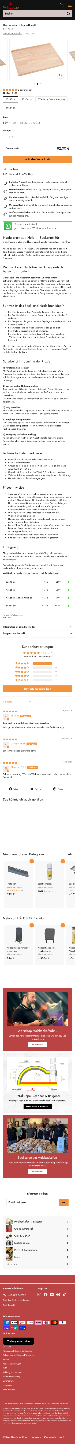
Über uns (7, 1346)
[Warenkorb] (62, 5)
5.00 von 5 (46, 653)
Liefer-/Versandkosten (59, 1403)
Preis (5, 117)
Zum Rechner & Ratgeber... (37, 1106)
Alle (70, 854)
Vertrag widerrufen (18, 1341)
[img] (10, 711)
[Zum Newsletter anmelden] (64, 1202)
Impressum (7, 1385)
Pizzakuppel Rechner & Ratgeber (17, 1351)
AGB (5, 1368)
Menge (7, 130)
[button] (10, 89)
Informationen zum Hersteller (19, 626)
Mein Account (9, 1389)
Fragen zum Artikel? (14, 633)
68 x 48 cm (10, 99)
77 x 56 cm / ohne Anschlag (51, 99)
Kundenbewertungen (12, 1363)
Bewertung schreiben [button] (37, 689)
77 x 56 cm (27, 99)
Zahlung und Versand (12, 1372)
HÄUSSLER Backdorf (12, 33)
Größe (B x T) (10, 93)
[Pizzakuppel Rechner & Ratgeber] (37, 1074)
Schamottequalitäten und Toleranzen (19, 1355)
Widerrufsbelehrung (12, 1376)
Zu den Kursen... (38, 1044)
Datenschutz (8, 1380)
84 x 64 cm (11, 107)
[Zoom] (60, 75)
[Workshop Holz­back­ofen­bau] (37, 1009)
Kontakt (6, 1359)
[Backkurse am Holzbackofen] (37, 1135)
